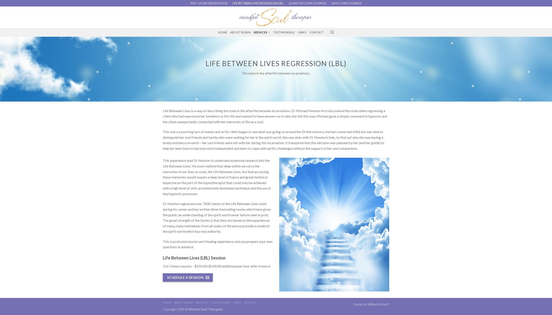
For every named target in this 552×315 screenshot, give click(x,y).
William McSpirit (378, 304)
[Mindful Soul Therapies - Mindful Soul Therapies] (276, 17)
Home (222, 32)
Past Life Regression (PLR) (209, 3)
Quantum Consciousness (307, 3)
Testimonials (284, 32)
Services (260, 32)
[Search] (332, 32)
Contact (316, 32)
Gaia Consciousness (346, 3)
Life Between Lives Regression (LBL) (258, 3)
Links (302, 32)
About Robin (240, 32)
